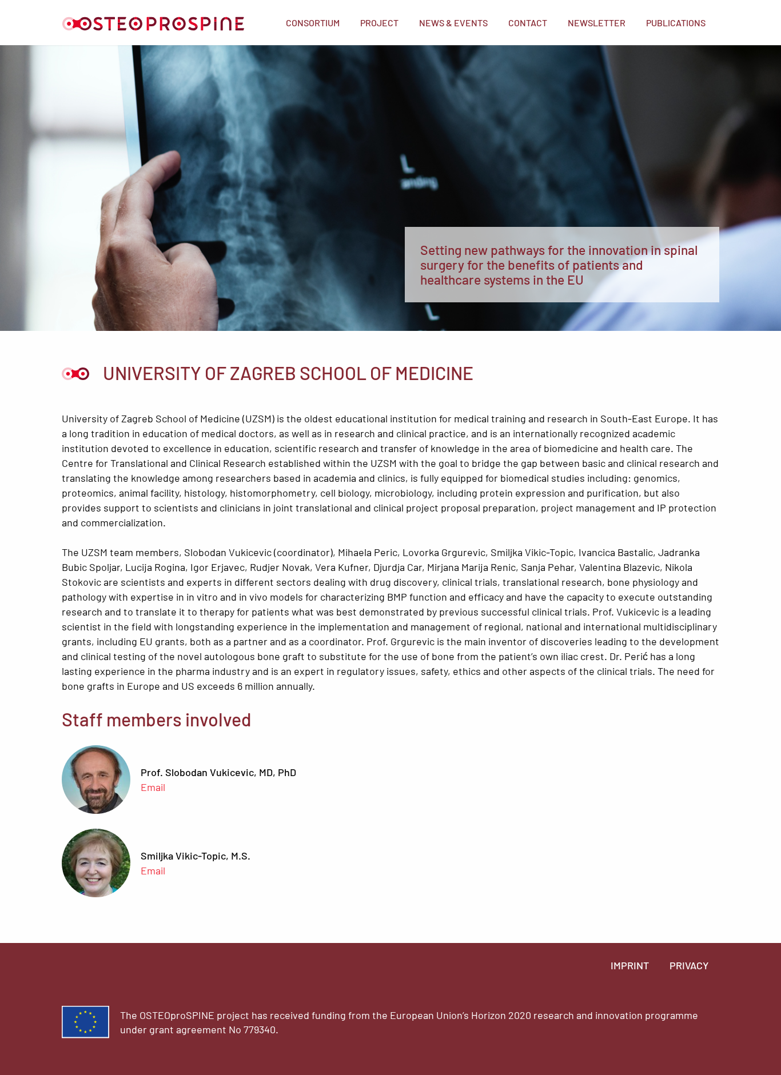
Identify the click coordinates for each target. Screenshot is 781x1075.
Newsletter (596, 22)
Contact (527, 22)
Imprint (630, 965)
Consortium (313, 22)
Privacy (689, 965)
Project (379, 22)
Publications (676, 22)
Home (153, 24)
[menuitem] (313, 22)
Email (153, 787)
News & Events (453, 22)
